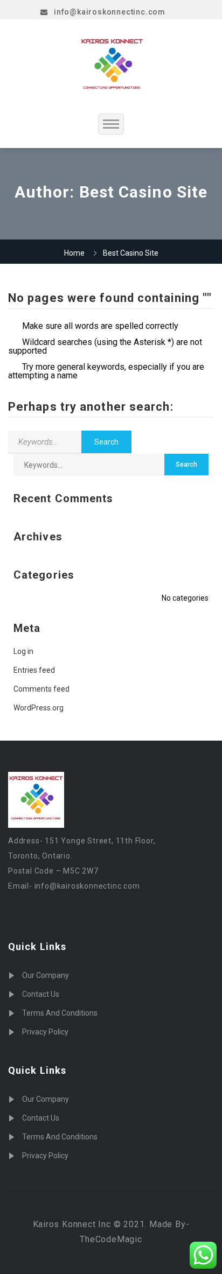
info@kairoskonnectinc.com (109, 12)
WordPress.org (38, 707)
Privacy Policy (45, 1031)
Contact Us (40, 994)
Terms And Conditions (60, 1013)
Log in (23, 651)
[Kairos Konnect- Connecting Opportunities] (112, 66)
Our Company (45, 975)
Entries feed (34, 670)
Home (74, 253)
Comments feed (41, 689)
